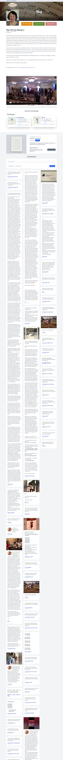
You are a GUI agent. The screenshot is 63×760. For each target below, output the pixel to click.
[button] (12, 120)
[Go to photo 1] (30, 529)
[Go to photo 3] (31, 529)
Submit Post (52, 166)
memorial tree (18, 67)
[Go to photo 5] (32, 529)
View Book (32, 140)
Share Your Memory (51, 149)
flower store (33, 67)
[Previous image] (24, 333)
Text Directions (45, 124)
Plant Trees (51, 124)
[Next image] (38, 333)
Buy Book (37, 140)
